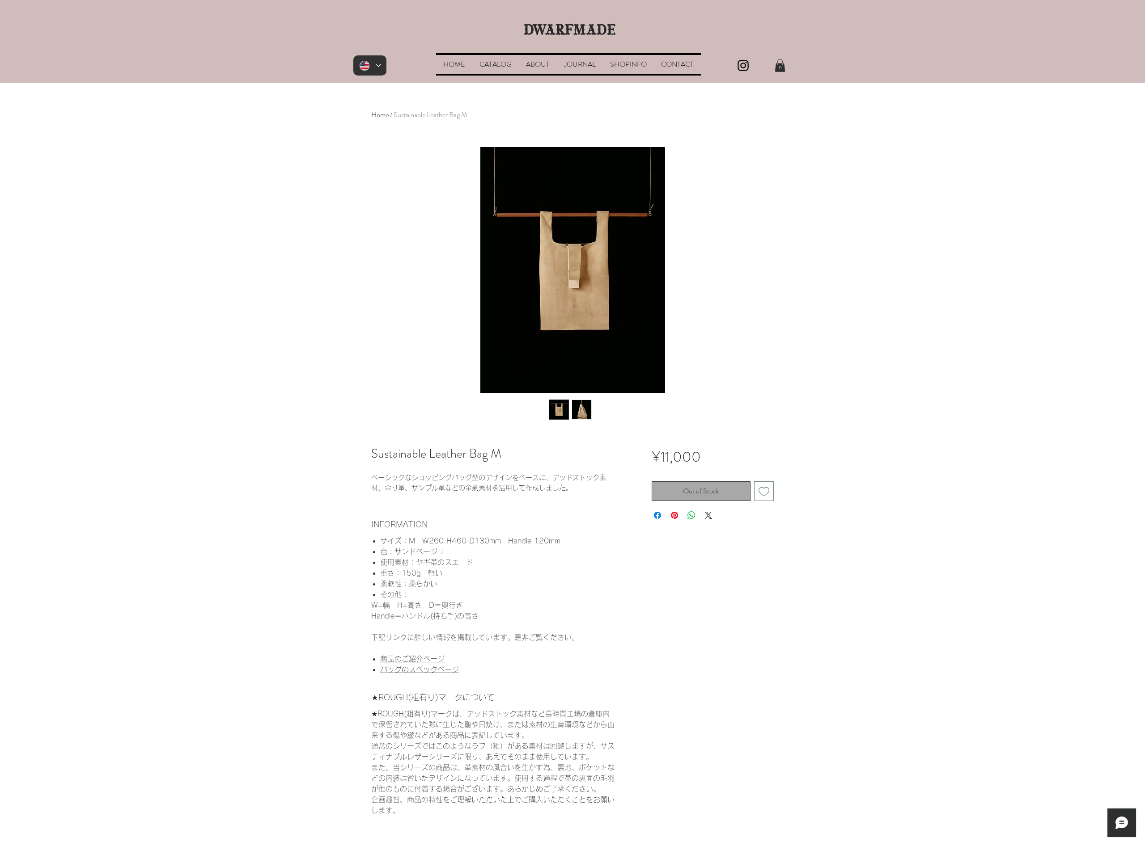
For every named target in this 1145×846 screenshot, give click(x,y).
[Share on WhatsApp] (691, 515)
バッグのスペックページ (419, 669)
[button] (780, 65)
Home (380, 114)
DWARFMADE (570, 31)
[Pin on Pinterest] (674, 515)
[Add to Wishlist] (764, 491)
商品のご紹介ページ (412, 658)
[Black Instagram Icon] (743, 65)
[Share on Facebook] (657, 515)
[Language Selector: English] (369, 65)
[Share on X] (708, 515)
